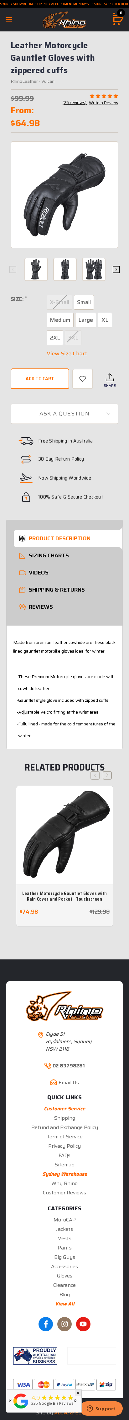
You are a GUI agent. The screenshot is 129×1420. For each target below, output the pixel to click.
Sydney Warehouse (64, 1174)
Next (116, 269)
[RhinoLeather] (21, 1409)
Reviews (41, 606)
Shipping (64, 1118)
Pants (65, 1248)
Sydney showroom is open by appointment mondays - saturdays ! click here (64, 4)
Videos (39, 572)
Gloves (64, 1276)
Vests (64, 1238)
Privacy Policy (64, 1146)
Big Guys (64, 1257)
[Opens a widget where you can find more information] (101, 1409)
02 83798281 (69, 1066)
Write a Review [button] (103, 103)
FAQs (64, 1155)
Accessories (64, 1266)
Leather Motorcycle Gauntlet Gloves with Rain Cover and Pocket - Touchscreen (64, 896)
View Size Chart (67, 353)
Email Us (69, 1082)
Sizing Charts (49, 555)
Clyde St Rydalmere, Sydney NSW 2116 (69, 1041)
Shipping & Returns (57, 589)
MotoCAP (65, 1220)
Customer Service (64, 1109)
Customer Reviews (64, 1193)
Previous (12, 269)
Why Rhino (64, 1183)
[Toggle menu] (8, 19)
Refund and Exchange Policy (64, 1127)
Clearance (64, 1285)
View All (65, 1304)
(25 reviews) (75, 102)
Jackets (64, 1229)
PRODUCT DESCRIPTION (59, 538)
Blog (64, 1294)
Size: (19, 299)
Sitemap (65, 1165)
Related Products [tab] (64, 767)
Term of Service (65, 1137)
